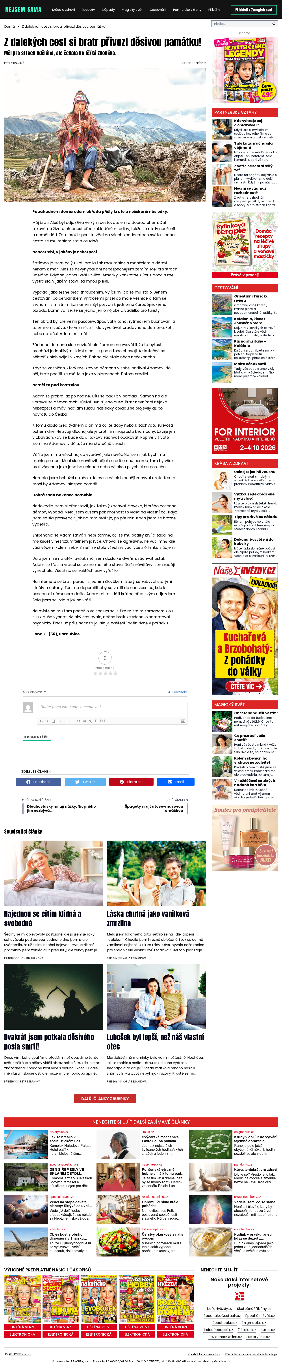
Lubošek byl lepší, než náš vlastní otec (155, 1042)
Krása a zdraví (63, 9)
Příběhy (214, 9)
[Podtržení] (54, 721)
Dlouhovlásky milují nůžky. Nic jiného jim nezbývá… (61, 808)
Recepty (88, 9)
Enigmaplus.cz (254, 1322)
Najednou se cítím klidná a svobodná (42, 918)
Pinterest (134, 781)
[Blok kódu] (85, 721)
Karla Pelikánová (135, 958)
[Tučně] (41, 721)
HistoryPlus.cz (258, 1336)
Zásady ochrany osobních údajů (251, 1354)
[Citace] (78, 721)
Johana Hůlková (31, 958)
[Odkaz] (91, 721)
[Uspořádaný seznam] (66, 721)
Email (179, 781)
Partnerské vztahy (187, 9)
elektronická (22, 1334)
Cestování (158, 9)
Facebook (41, 781)
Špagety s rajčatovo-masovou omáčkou (154, 808)
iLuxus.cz (268, 1329)
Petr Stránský (14, 63)
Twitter (88, 781)
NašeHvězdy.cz (220, 1308)
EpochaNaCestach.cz (222, 1315)
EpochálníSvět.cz (260, 1315)
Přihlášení (179, 692)
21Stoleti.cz (246, 1329)
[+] (102, 720)
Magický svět (132, 9)
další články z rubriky (105, 1098)
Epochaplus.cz (224, 1322)
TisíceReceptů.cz (218, 1329)
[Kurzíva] (48, 721)
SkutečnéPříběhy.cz (254, 1308)
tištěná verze (22, 1326)
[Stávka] (60, 721)
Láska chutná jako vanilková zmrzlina (148, 918)
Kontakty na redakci (204, 1354)
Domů (9, 26)
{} (96, 720)
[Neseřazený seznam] (72, 721)
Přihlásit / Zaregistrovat (253, 10)
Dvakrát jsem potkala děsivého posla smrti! (49, 1042)
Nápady (108, 9)
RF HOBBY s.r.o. (20, 1354)
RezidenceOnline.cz (225, 1336)
